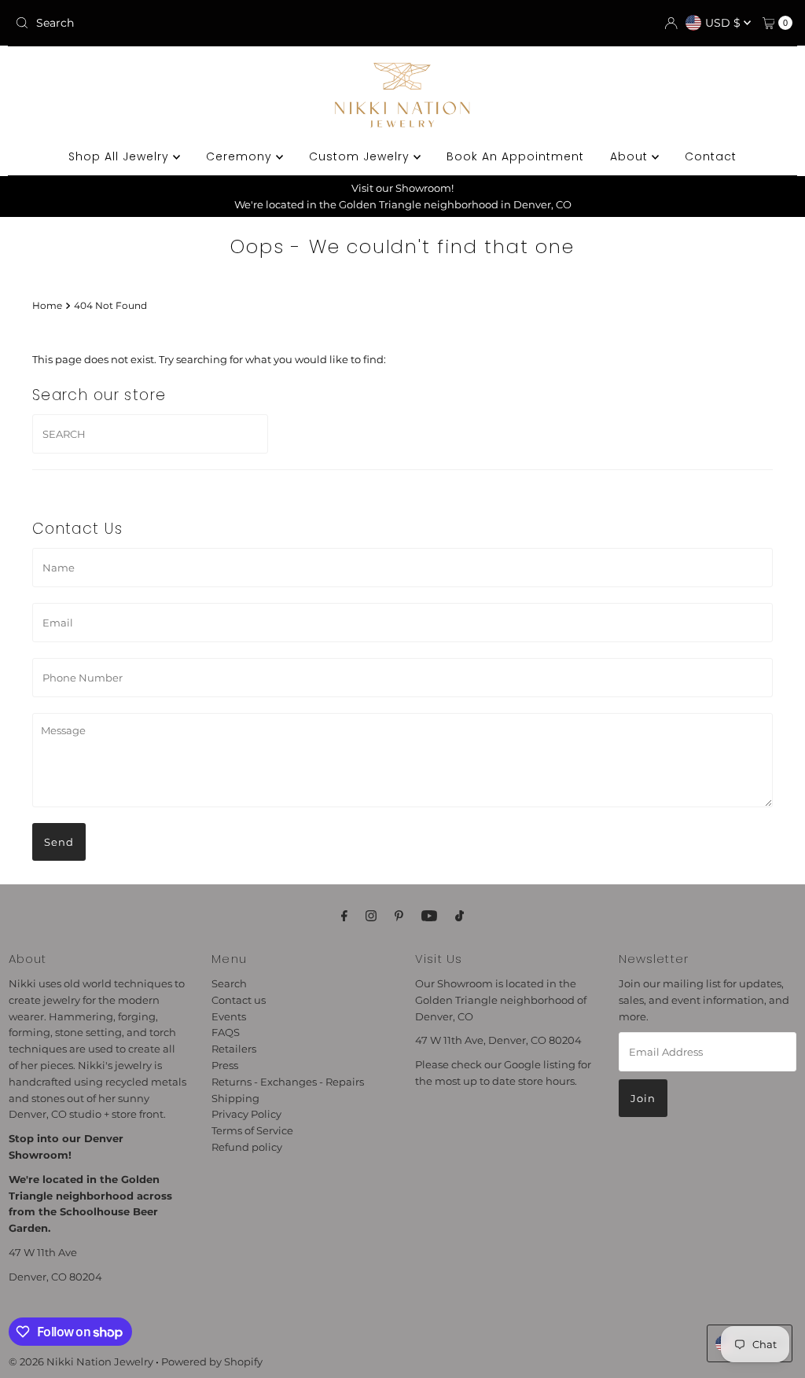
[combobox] (136, 23)
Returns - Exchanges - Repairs (287, 1081)
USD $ (724, 23)
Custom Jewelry (361, 156)
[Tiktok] (459, 916)
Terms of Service (252, 1130)
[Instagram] (371, 916)
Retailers (233, 1048)
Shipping (235, 1098)
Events (228, 1016)
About (631, 156)
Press (224, 1065)
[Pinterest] (399, 916)
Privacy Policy (246, 1114)
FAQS (225, 1032)
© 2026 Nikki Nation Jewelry (81, 1361)
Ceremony (241, 156)
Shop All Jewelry (120, 156)
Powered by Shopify (212, 1361)
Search (229, 983)
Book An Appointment (515, 156)
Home (47, 305)
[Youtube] (429, 916)
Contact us (238, 1000)
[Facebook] (344, 916)
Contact (711, 156)
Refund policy (246, 1147)
